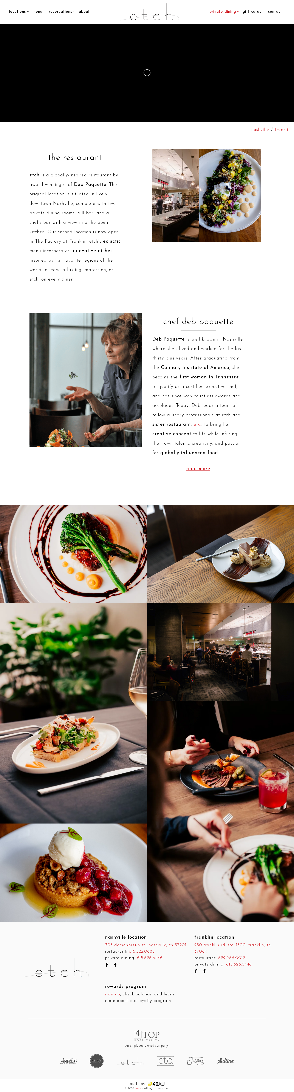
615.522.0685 (142, 951)
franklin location (214, 937)
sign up (112, 994)
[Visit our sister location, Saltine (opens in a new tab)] (225, 1061)
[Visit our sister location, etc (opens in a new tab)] (165, 1061)
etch (138, 1088)
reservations (60, 12)
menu (37, 12)
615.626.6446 (149, 958)
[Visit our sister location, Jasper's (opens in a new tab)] (195, 1061)
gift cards (252, 12)
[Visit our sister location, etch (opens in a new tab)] (130, 1061)
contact (275, 12)
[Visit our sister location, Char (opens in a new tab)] (97, 1061)
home (101, 5)
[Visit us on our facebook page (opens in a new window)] (106, 965)
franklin (283, 130)
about (84, 12)
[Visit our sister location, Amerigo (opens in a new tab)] (68, 1061)
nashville (260, 130)
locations (17, 12)
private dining (222, 12)
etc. (197, 424)
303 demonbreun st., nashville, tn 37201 (145, 945)
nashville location (126, 937)
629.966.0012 (231, 958)
